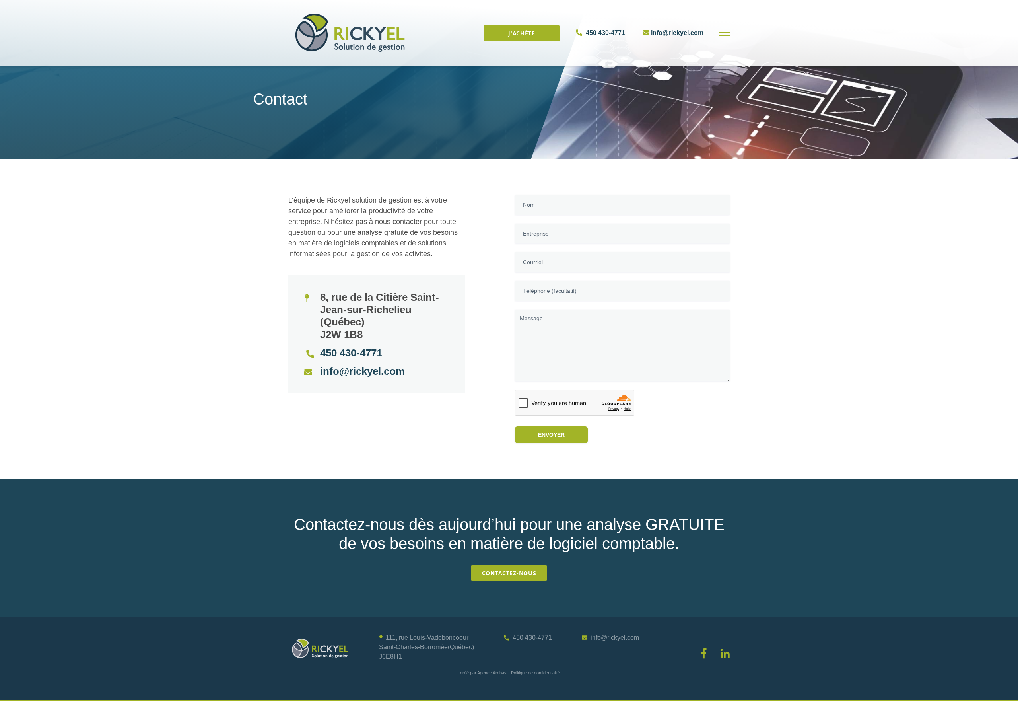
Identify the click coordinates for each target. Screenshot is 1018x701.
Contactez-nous (509, 573)
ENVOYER (551, 435)
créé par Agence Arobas (483, 672)
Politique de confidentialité (535, 672)
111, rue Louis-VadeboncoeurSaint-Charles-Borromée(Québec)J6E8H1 (426, 647)
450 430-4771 (604, 32)
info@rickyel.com (676, 32)
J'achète (521, 33)
